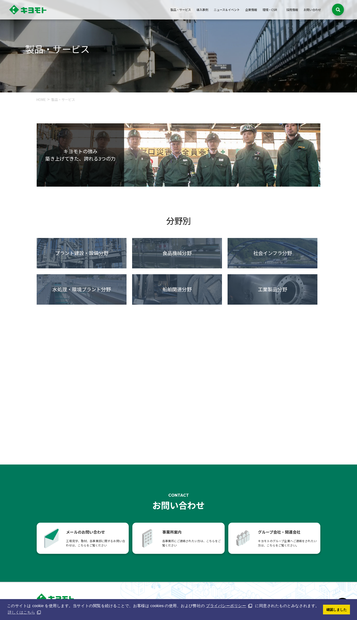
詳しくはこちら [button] (21, 612)
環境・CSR (270, 10)
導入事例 (202, 10)
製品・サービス (180, 10)
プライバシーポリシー (226, 606)
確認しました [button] (336, 609)
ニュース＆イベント (227, 10)
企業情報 (251, 10)
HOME (41, 99)
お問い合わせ (312, 10)
